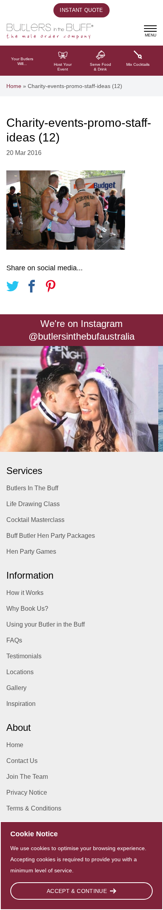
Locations (20, 672)
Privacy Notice (26, 792)
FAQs (14, 640)
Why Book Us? (27, 608)
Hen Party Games (31, 551)
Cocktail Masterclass (35, 519)
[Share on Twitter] (12, 287)
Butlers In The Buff (32, 488)
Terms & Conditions (33, 808)
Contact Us (22, 760)
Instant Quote (81, 10)
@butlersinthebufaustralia (81, 336)
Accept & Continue (77, 891)
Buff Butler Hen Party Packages (50, 535)
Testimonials (24, 656)
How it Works (25, 592)
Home (13, 86)
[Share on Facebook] (31, 287)
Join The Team (27, 776)
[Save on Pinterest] (50, 287)
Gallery (16, 687)
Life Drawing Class (33, 504)
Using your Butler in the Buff (45, 624)
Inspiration (21, 703)
